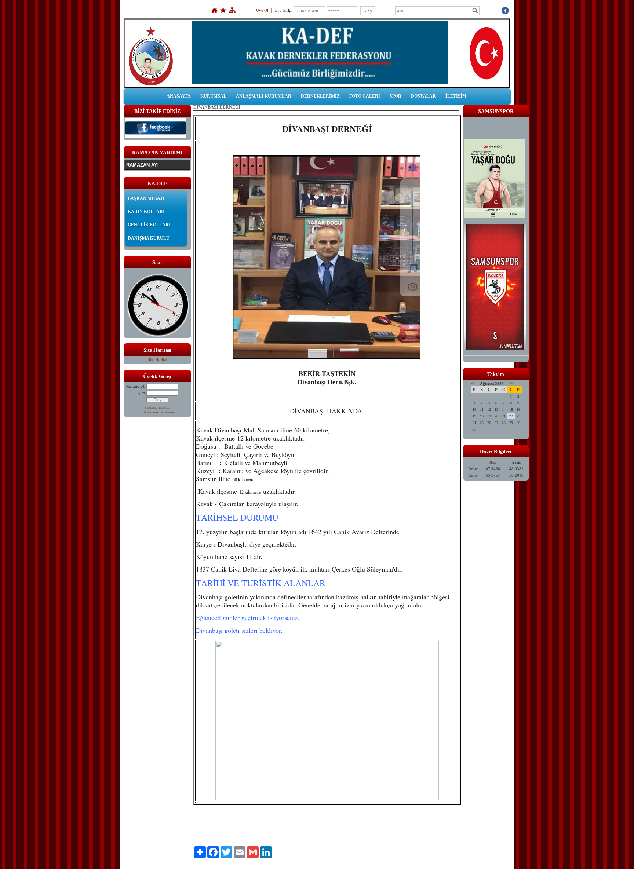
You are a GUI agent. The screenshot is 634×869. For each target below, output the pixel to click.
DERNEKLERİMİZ (320, 96)
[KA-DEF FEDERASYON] (155, 136)
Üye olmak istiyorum (158, 412)
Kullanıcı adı (135, 386)
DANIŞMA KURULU (149, 238)
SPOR (395, 96)
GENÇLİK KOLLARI (149, 224)
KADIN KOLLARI (146, 211)
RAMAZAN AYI (142, 165)
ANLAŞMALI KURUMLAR (263, 96)
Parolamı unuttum (158, 407)
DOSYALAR (423, 96)
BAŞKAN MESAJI (146, 198)
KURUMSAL (213, 96)
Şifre (141, 393)
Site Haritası (158, 359)
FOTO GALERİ (364, 96)
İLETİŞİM (455, 96)
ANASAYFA (179, 96)
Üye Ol (262, 10)
